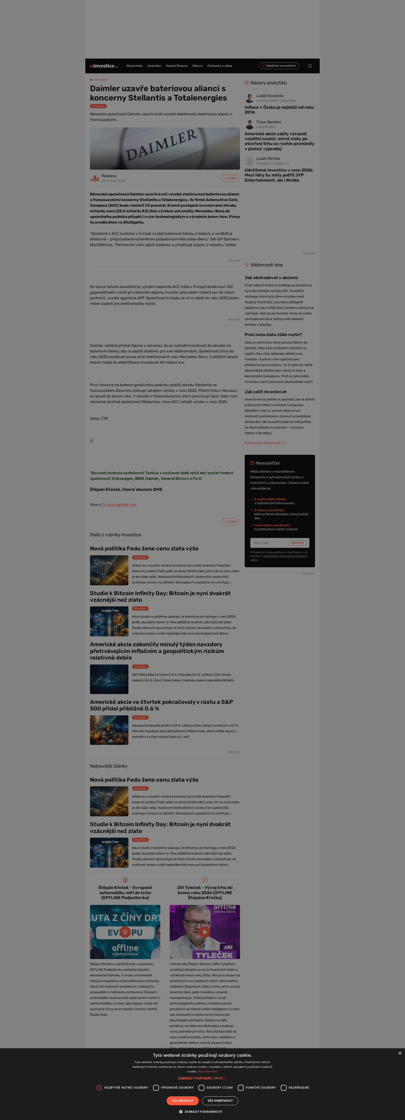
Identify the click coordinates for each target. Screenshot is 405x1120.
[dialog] (202, 1084)
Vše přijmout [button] (182, 1101)
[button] (202, 1078)
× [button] (399, 1053)
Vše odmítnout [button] (220, 1101)
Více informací (208, 1071)
